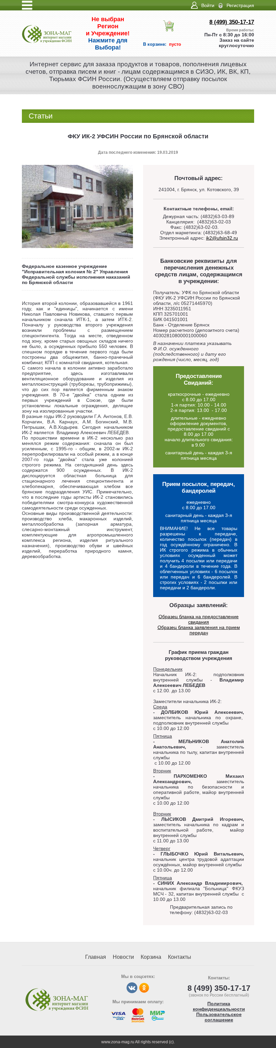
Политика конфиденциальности (219, 1006)
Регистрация (240, 5)
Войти (207, 5)
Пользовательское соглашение (219, 1017)
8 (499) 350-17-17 (231, 22)
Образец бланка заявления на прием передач (199, 630)
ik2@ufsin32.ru (222, 238)
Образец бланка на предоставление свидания (199, 619)
